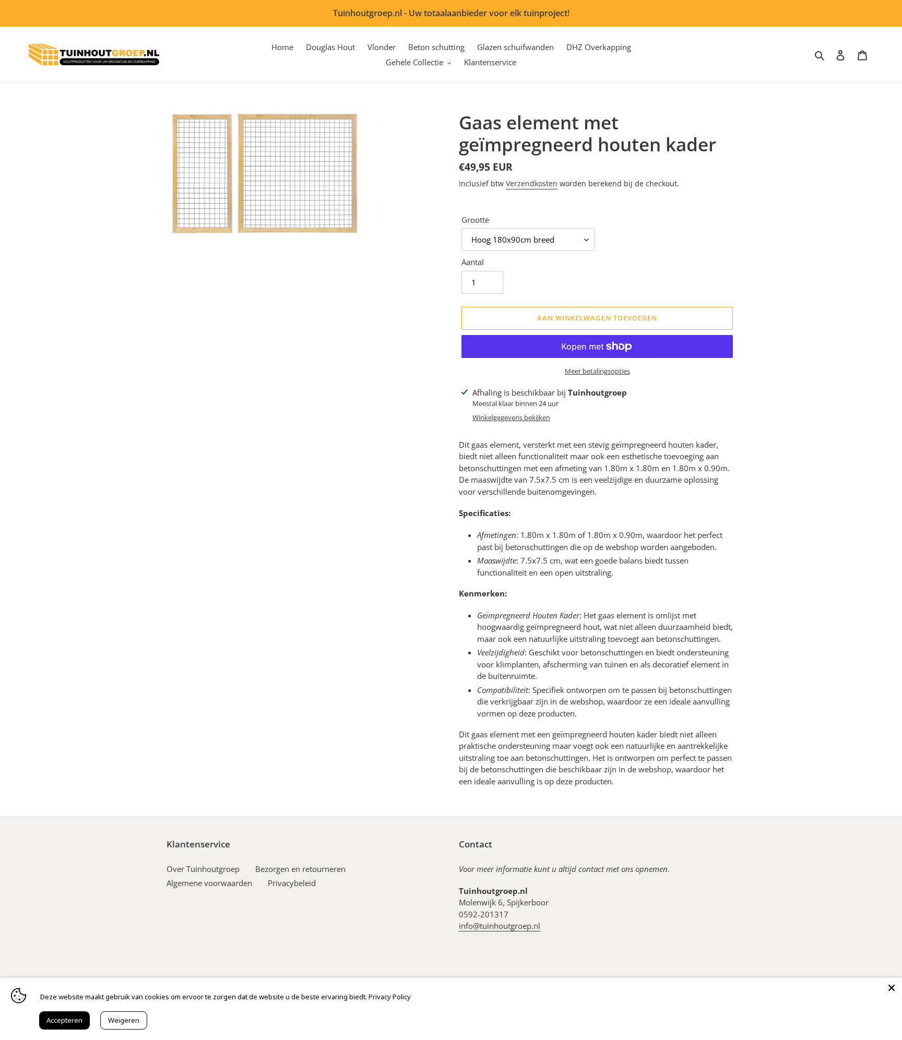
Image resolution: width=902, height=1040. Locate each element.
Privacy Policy (390, 996)
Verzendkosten (531, 183)
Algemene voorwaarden (209, 883)
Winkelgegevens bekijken (511, 417)
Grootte (475, 219)
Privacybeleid (292, 883)
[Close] (891, 988)
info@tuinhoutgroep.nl (499, 926)
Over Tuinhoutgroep (203, 869)
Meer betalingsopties (597, 371)
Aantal (472, 262)
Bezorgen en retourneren (300, 869)
